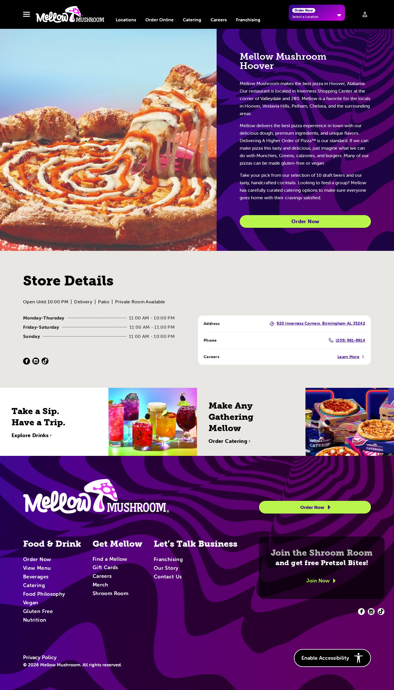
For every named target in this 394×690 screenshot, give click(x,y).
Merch (100, 585)
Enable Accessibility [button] (325, 658)
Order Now (305, 221)
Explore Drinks (30, 435)
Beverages (35, 577)
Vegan (30, 603)
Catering (192, 19)
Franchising (248, 19)
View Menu (37, 568)
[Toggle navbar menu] (26, 14)
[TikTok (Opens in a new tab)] (45, 361)
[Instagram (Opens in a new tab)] (35, 361)
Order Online (159, 19)
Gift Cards (105, 568)
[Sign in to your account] (365, 14)
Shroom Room (110, 594)
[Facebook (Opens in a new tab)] (26, 361)
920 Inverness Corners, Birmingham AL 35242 (321, 323)
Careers (219, 19)
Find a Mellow (110, 559)
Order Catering (228, 441)
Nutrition (34, 620)
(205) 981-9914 (350, 340)
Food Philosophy (44, 594)
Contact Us (168, 577)
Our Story (166, 568)
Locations (126, 19)
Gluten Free (38, 611)
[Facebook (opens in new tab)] (361, 611)
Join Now (318, 580)
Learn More (348, 356)
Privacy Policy (40, 657)
